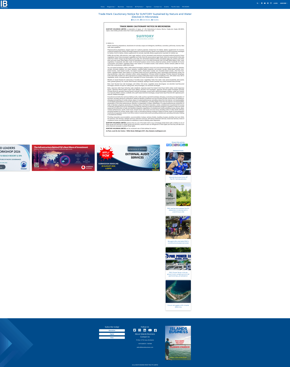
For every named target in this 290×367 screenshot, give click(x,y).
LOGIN (276, 3)
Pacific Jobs (175, 6)
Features (129, 6)
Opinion (148, 6)
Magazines (110, 6)
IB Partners (139, 6)
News (103, 6)
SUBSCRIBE (283, 3)
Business (121, 6)
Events (166, 6)
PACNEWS (185, 6)
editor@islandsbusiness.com (145, 347)
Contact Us (158, 6)
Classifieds (156, 20)
